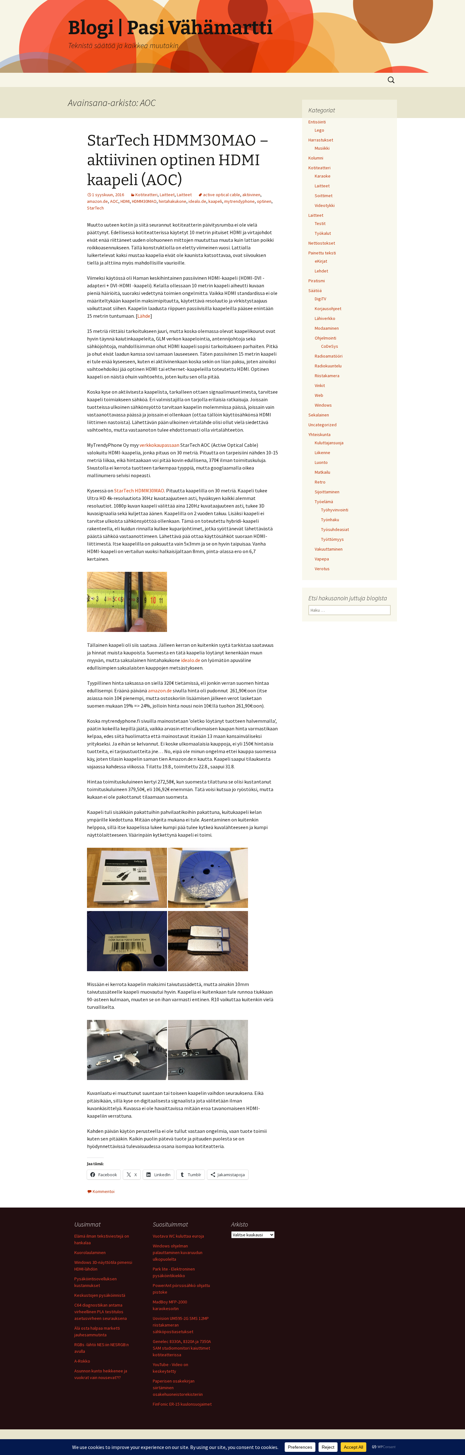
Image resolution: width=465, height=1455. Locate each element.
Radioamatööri (329, 356)
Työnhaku (330, 519)
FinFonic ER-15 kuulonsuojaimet (182, 1404)
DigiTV (320, 299)
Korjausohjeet (328, 308)
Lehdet (321, 271)
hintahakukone (172, 201)
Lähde (143, 316)
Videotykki (325, 205)
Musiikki (322, 148)
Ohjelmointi (325, 338)
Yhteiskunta (319, 434)
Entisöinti (317, 122)
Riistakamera (327, 375)
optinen (264, 201)
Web (319, 395)
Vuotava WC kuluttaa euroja (178, 1236)
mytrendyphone (239, 201)
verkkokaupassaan (159, 445)
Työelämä (324, 501)
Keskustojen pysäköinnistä (99, 1295)
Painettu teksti (322, 253)
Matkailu (322, 472)
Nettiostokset (321, 243)
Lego (319, 130)
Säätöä (315, 290)
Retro (320, 482)
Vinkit (320, 385)
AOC (114, 201)
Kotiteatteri (146, 194)
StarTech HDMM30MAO (139, 490)
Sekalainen (318, 415)
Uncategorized (322, 425)
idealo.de (197, 201)
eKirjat (321, 261)
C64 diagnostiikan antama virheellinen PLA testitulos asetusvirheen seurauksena (100, 1311)
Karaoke (323, 176)
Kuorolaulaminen (90, 1252)
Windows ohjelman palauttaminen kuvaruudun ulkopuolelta (177, 1252)
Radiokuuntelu (328, 366)
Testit (320, 223)
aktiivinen (251, 194)
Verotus (322, 568)
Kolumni (315, 158)
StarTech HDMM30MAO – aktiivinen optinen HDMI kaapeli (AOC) (178, 160)
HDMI (125, 201)
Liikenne (322, 452)
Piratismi (316, 281)
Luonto (321, 462)
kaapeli (215, 201)
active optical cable (221, 194)
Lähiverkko (325, 318)
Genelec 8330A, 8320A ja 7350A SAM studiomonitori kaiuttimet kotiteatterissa (182, 1348)
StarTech (95, 208)
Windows (323, 405)
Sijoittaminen (327, 492)
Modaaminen (327, 328)
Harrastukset (320, 140)
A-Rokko (82, 1361)
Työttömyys (332, 539)
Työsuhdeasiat (335, 529)
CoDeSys (329, 346)
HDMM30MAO (144, 201)
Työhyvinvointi (334, 510)
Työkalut (323, 233)
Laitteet (167, 194)
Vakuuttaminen (329, 549)
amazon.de (97, 201)
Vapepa (322, 559)
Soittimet (323, 195)
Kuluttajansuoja (329, 443)
